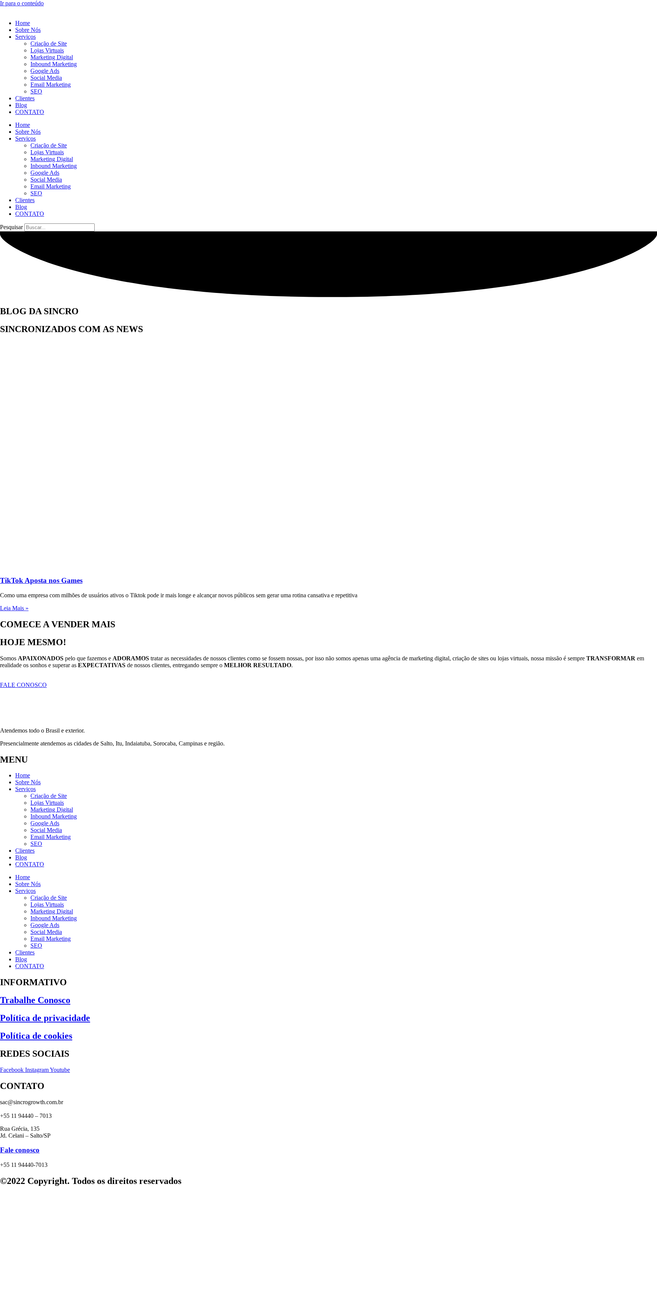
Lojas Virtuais (47, 50)
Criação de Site (48, 43)
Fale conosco (20, 1150)
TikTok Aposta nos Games (41, 580)
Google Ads (44, 71)
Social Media (46, 77)
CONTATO (29, 112)
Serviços (25, 36)
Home (22, 23)
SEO (36, 91)
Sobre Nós (28, 30)
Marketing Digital (51, 57)
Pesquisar (11, 227)
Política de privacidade (45, 1018)
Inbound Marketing (53, 64)
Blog (21, 105)
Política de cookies (36, 1036)
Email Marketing (50, 84)
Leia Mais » (14, 608)
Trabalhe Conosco (35, 1000)
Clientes (25, 98)
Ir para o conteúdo (22, 3)
